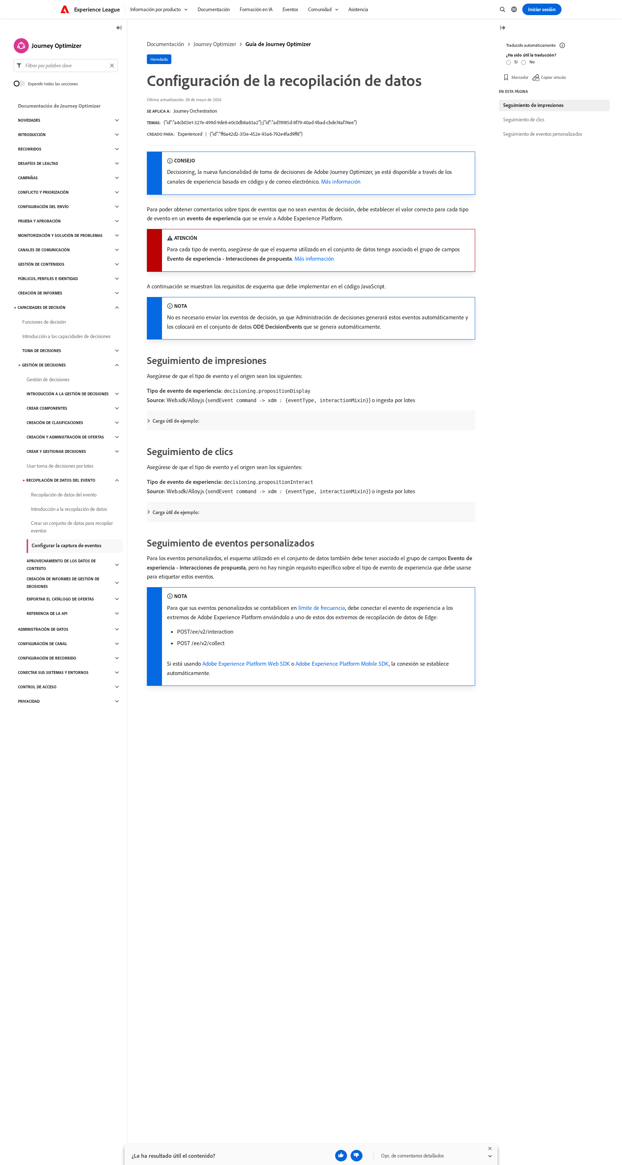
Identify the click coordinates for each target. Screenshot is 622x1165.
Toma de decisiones (41, 350)
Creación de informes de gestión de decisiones (63, 582)
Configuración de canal (42, 643)
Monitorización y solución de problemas (60, 235)
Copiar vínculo (553, 77)
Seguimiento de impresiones (533, 105)
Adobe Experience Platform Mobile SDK (342, 663)
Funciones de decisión (44, 322)
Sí (516, 61)
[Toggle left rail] (119, 28)
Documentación (165, 44)
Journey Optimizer (215, 44)
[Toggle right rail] (502, 28)
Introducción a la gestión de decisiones (68, 393)
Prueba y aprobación (39, 221)
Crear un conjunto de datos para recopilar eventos (72, 527)
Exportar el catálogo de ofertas (60, 599)
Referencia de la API (47, 613)
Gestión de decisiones (44, 365)
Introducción (32, 134)
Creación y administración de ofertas (65, 437)
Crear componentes (47, 408)
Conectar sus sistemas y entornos (53, 672)
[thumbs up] (341, 1155)
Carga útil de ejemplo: (176, 421)
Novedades (29, 120)
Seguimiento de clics (523, 119)
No (532, 61)
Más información (341, 181)
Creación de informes (40, 293)
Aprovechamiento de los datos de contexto (61, 564)
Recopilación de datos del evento (60, 480)
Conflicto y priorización (43, 192)
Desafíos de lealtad (38, 163)
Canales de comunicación (44, 249)
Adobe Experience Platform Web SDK (246, 663)
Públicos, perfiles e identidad (48, 278)
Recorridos (29, 149)
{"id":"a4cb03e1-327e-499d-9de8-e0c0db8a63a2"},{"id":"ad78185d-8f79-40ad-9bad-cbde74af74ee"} (260, 122)
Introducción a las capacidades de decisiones (66, 336)
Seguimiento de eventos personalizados (542, 134)
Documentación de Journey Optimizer (59, 106)
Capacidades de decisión (42, 307)
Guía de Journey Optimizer (278, 44)
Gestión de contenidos (41, 264)
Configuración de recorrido (47, 658)
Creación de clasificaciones (55, 422)
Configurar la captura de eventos (67, 545)
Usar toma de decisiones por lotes (60, 466)
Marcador (519, 77)
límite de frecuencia (321, 607)
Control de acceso (37, 686)
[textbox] (66, 65)
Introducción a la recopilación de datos (69, 509)
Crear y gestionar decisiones (56, 451)
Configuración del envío (43, 206)
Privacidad (29, 701)
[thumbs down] (356, 1155)
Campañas (28, 177)
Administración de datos (43, 629)
